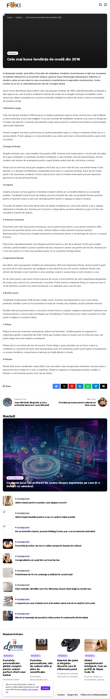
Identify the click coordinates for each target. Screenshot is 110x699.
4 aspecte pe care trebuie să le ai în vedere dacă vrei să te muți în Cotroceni (55, 603)
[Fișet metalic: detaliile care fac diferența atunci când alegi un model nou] (8, 587)
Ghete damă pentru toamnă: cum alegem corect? (41, 502)
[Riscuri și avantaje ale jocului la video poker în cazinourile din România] (8, 616)
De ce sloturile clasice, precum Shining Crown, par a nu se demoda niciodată (55, 531)
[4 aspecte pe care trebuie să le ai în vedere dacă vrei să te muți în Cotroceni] (8, 601)
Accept (45, 688)
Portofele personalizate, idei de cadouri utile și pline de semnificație (41, 666)
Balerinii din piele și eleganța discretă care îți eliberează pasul (67, 665)
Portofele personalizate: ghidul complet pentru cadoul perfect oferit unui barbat (14, 667)
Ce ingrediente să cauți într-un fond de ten (37, 560)
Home (9, 17)
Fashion (19, 17)
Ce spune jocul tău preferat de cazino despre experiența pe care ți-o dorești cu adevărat (53, 484)
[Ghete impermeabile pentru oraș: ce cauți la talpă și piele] (8, 515)
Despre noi (72, 695)
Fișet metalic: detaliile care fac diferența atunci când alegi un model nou (53, 589)
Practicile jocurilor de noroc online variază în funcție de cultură (48, 545)
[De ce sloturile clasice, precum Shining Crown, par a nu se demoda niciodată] (8, 530)
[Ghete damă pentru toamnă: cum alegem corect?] (8, 501)
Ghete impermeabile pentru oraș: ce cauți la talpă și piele (45, 517)
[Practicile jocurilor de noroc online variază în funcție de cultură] (8, 544)
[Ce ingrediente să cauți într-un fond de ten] (8, 558)
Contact (61, 695)
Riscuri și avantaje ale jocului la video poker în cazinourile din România (51, 617)
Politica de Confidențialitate (94, 695)
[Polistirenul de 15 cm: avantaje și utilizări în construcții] (8, 573)
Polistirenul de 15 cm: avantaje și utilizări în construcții (43, 574)
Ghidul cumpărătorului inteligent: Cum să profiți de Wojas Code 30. (95, 666)
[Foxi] (13, 4)
